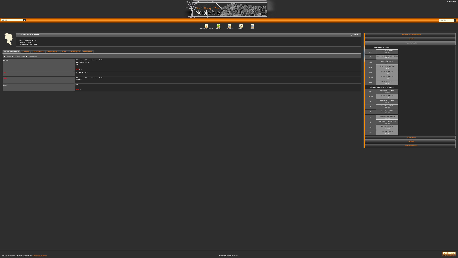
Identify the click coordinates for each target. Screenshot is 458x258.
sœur (370, 67)
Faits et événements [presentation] (11, 51)
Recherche (229, 28)
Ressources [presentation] (87, 51)
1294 (76, 64)
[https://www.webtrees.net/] (382, 253)
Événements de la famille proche (15, 56)
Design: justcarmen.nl (449, 256)
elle (371, 77)
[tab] (188, 35)
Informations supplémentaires (411, 34)
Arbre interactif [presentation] (37, 51)
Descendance (411, 137)
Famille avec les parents (381, 47)
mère (370, 57)
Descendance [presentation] (75, 51)
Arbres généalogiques (206, 28)
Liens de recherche (411, 145)
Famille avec (381, 87)
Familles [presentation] (26, 51)
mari (370, 91)
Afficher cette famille (97, 60)
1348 (76, 85)
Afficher (218, 28)
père (370, 52)
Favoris (4, 20)
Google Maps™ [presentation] (52, 51)
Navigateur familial (411, 43)
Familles (411, 39)
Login (454, 1)
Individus (411, 141)
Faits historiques (32, 56)
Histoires (241, 28)
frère (370, 62)
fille (370, 117)
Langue (449, 1)
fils (370, 101)
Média (252, 28)
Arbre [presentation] (64, 51)
